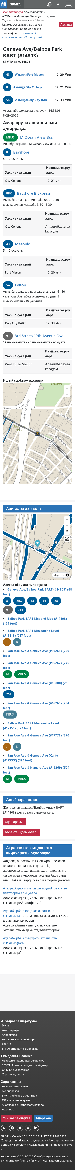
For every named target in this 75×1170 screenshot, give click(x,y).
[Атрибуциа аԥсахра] (67, 575)
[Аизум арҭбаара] (67, 519)
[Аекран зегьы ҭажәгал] (67, 539)
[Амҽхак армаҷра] (67, 525)
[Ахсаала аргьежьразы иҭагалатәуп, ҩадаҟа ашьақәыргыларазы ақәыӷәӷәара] (67, 531)
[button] (49, 4)
